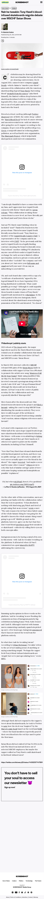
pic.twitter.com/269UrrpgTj (22, 484)
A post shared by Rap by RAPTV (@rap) (22, 605)
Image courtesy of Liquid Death (10, 69)
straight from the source (17, 93)
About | (8, 897)
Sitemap (35, 897)
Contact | (30, 897)
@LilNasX (18, 482)
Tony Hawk (25, 91)
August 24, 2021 (35, 487)
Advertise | (25, 897)
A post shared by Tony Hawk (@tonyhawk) (22, 195)
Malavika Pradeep (8, 32)
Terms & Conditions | (16, 897)
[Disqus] (22, 834)
